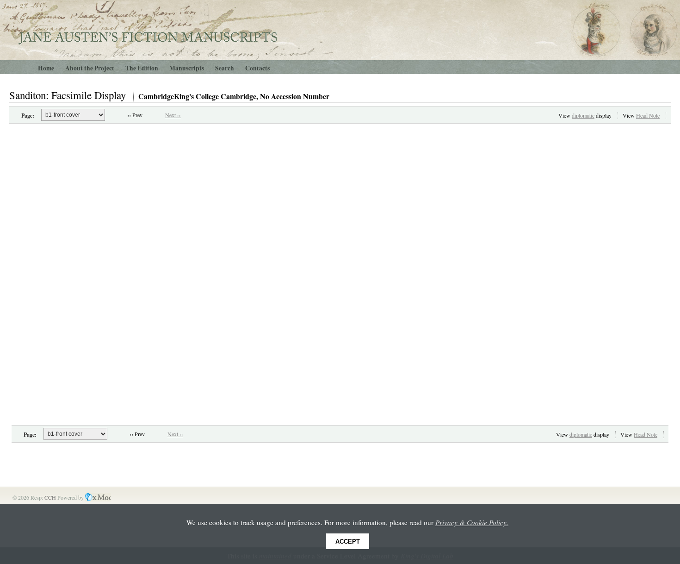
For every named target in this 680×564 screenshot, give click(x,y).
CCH (50, 497)
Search (224, 68)
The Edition (141, 68)
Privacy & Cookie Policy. (471, 522)
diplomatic (583, 115)
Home (46, 68)
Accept (347, 541)
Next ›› (173, 115)
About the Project (89, 68)
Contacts (257, 68)
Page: (27, 115)
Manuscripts (186, 68)
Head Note (648, 115)
